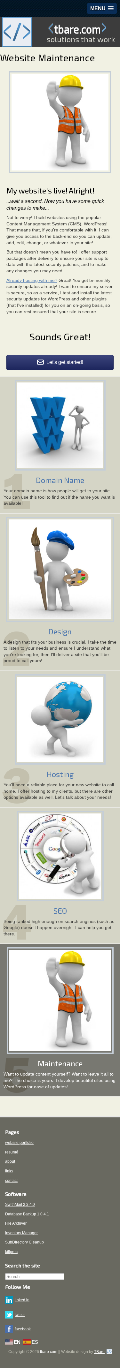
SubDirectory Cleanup (24, 1242)
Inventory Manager (21, 1233)
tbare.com (77, 28)
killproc (11, 1252)
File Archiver (16, 1223)
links (9, 1171)
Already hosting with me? (31, 280)
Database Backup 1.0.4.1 (27, 1214)
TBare (99, 1351)
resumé (11, 1152)
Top (112, 1359)
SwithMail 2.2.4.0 (20, 1204)
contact (11, 1180)
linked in (22, 1300)
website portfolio (19, 1142)
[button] (102, 8)
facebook (23, 1329)
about (10, 1161)
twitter (20, 1314)
